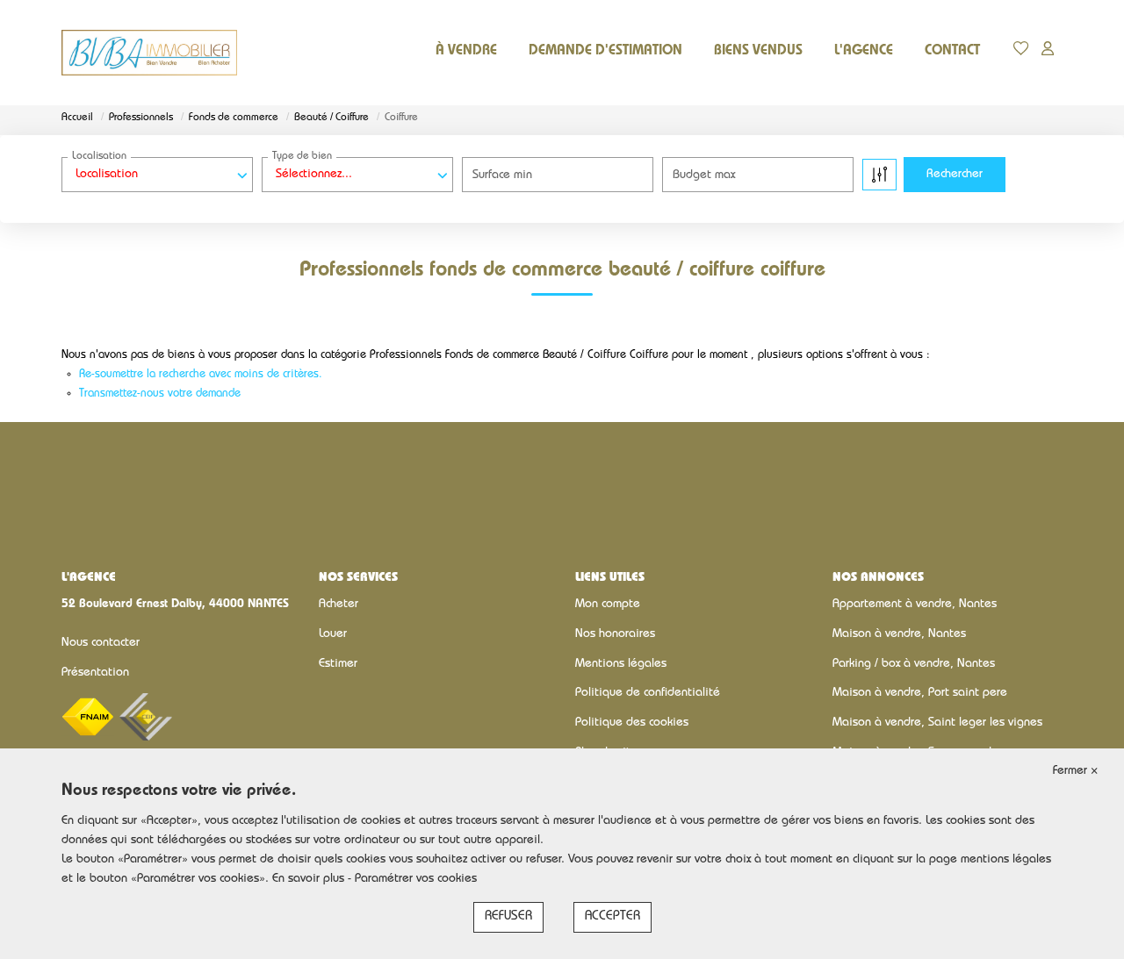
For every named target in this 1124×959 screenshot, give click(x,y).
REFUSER (508, 917)
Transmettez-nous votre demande (160, 394)
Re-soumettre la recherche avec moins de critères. (200, 375)
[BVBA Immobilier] (149, 53)
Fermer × (1075, 771)
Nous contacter (100, 643)
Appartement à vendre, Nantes (914, 604)
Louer (333, 634)
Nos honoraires (615, 634)
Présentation (95, 673)
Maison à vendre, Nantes (899, 634)
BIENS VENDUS (758, 52)
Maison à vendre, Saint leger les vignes (937, 723)
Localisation (99, 157)
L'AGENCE (863, 52)
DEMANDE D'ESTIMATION (605, 52)
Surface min (502, 175)
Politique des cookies (631, 723)
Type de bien (302, 157)
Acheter (338, 604)
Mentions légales (620, 664)
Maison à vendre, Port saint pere (919, 693)
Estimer (338, 664)
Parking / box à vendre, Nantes (913, 664)
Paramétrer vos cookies (416, 879)
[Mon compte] (1047, 52)
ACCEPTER (612, 917)
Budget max (704, 175)
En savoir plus (310, 879)
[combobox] (157, 174)
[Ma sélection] (1021, 52)
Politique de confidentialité (647, 693)
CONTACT (952, 52)
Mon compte (607, 604)
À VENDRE (466, 52)
